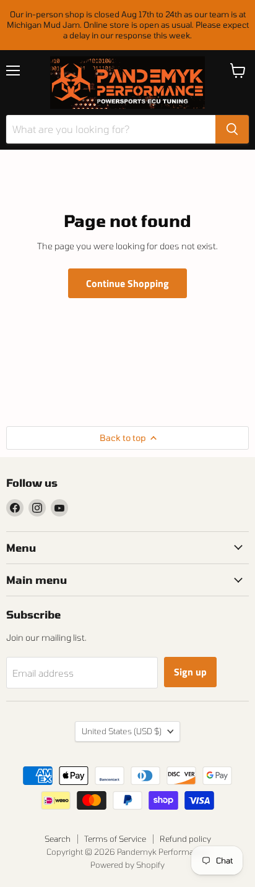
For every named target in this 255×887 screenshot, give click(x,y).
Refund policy (185, 839)
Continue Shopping (127, 283)
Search (58, 839)
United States (122, 731)
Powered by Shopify (127, 865)
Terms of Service (115, 839)
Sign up (190, 671)
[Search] (232, 129)
